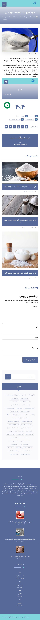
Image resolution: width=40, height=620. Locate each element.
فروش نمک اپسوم (10, 408)
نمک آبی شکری (14, 411)
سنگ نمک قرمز (25, 405)
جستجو (7, 377)
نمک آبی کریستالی (29, 415)
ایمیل (36, 337)
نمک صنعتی (25, 438)
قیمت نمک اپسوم (25, 411)
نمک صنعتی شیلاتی (25, 441)
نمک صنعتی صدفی (13, 441)
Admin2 (32, 116)
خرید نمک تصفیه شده (14, 119)
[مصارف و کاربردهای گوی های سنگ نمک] (20, 515)
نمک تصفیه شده (19, 58)
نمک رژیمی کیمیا (10, 434)
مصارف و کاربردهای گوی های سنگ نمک (20, 522)
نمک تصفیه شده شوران (26, 424)
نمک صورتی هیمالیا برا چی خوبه (20, 556)
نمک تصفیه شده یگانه (29, 191)
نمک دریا (21, 431)
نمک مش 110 (10, 447)
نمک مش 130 (19, 451)
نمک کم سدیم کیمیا (25, 454)
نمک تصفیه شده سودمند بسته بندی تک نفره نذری (20, 539)
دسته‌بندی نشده (24, 398)
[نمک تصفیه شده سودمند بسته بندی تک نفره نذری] (20, 532)
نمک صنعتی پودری (24, 444)
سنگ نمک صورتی (14, 401)
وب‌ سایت (35, 348)
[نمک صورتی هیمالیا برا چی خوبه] (20, 549)
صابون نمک (19, 408)
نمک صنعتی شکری (15, 438)
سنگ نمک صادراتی (25, 401)
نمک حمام (28, 431)
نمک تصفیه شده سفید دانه (27, 228)
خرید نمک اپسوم (10, 395)
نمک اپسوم (20, 415)
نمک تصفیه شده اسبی (27, 421)
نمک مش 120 (28, 451)
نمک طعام (18, 447)
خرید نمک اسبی (20, 395)
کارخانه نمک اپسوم (14, 454)
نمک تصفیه (25, 418)
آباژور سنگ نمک (30, 395)
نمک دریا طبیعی (29, 434)
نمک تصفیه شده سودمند (13, 421)
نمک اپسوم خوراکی (10, 415)
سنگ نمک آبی (15, 398)
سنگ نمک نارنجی (15, 405)
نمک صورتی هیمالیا (27, 447)
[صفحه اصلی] (37, 17)
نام (37, 327)
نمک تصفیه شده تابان (29, 278)
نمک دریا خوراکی (13, 431)
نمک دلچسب (20, 434)
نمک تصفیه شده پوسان (13, 424)
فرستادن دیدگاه (30, 360)
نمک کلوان (11, 451)
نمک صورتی (14, 444)
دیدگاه (35, 306)
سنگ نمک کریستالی (29, 408)
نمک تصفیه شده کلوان (26, 428)
